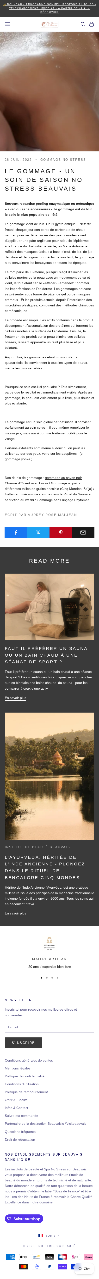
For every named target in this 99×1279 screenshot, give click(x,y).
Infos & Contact (16, 1108)
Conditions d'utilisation (22, 1084)
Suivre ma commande (21, 1116)
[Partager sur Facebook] (16, 532)
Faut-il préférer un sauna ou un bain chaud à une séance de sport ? (46, 655)
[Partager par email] (83, 532)
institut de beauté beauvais (37, 847)
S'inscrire (23, 1043)
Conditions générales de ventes (29, 1060)
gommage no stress (63, 159)
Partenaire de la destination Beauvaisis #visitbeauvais (45, 1123)
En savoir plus (15, 698)
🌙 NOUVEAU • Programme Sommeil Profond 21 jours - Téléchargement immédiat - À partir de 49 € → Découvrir (49, 8)
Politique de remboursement (26, 1092)
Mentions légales (18, 1068)
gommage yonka (17, 459)
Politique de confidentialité (24, 1076)
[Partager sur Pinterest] (61, 532)
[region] (49, 952)
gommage (66, 209)
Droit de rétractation (20, 1139)
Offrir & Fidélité (16, 1100)
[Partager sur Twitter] (38, 532)
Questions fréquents (20, 1132)
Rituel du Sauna (76, 494)
